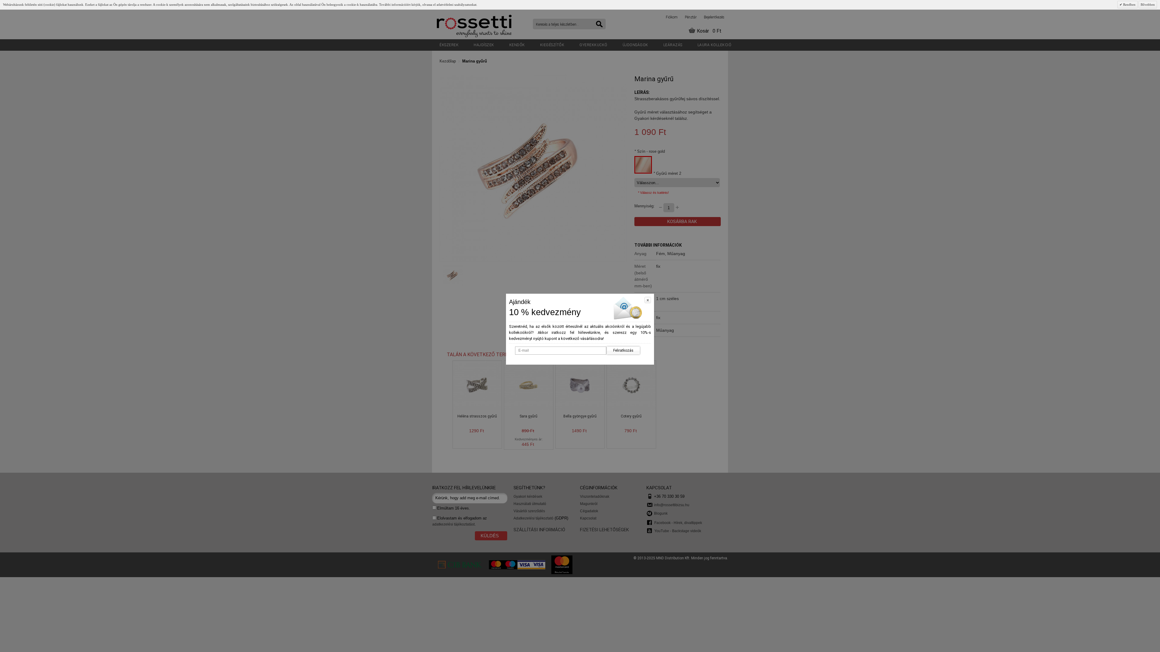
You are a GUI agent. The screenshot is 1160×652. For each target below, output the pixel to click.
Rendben (1129, 4)
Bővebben (1148, 4)
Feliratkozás (623, 350)
